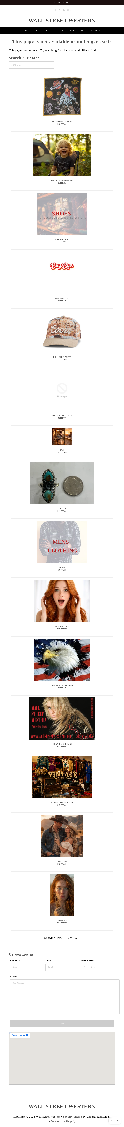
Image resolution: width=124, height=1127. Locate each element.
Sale (82, 30)
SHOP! (61, 30)
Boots (72, 30)
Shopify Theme (72, 1116)
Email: (48, 960)
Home (25, 30)
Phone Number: (87, 960)
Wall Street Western (62, 21)
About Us (49, 30)
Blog (37, 30)
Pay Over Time (96, 30)
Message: (14, 976)
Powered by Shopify (63, 1121)
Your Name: (15, 960)
